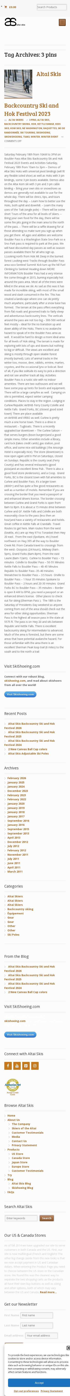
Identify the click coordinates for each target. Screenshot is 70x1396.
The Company (21, 1124)
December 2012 (17, 842)
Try (9, 1175)
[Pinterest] (26, 1066)
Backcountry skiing (20, 909)
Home (11, 1115)
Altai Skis (43, 119)
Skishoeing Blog (22, 1188)
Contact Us (19, 1141)
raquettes (50, 128)
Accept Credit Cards (12, 1094)
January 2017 (15, 816)
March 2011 (15, 871)
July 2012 (13, 846)
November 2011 (17, 854)
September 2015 (18, 829)
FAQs (10, 1192)
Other (11, 926)
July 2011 (13, 859)
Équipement (15, 913)
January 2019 (15, 808)
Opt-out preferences (26, 1391)
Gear (10, 917)
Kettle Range (45, 124)
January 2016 (15, 825)
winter (35, 136)
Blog (10, 1179)
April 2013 (13, 837)
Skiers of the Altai (24, 1128)
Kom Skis (15, 128)
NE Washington (32, 128)
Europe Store (20, 1166)
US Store (17, 1154)
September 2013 (18, 833)
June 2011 (13, 863)
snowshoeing (13, 136)
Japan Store (19, 1162)
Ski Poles (13, 934)
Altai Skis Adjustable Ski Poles (28, 753)
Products (13, 1149)
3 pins (32, 119)
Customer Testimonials (27, 1132)
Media (16, 1136)
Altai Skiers (16, 119)
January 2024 (15, 786)
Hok (33, 124)
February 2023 (16, 795)
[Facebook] (8, 1066)
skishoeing (43, 132)
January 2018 (15, 812)
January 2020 (15, 803)
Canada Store (21, 1158)
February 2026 (16, 778)
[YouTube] (17, 1066)
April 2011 (13, 867)
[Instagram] (35, 1066)
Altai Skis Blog (21, 1183)
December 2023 (17, 791)
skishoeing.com (15, 680)
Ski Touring (27, 132)
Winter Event (49, 136)
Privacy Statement (52, 1391)
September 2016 (18, 820)
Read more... (48, 1292)
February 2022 (16, 799)
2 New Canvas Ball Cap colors (27, 749)
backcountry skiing (17, 124)
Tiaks (26, 136)
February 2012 (16, 850)
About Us (13, 1120)
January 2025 (15, 782)
